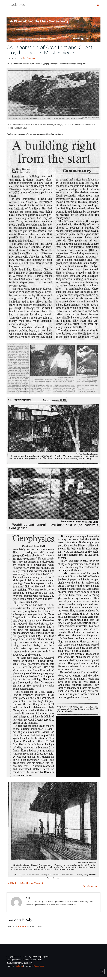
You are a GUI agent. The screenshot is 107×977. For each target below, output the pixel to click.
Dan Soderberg (29, 58)
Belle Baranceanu (91, 886)
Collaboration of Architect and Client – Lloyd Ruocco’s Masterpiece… (52, 49)
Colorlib (19, 966)
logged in (22, 926)
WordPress (39, 966)
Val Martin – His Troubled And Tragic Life (26, 883)
